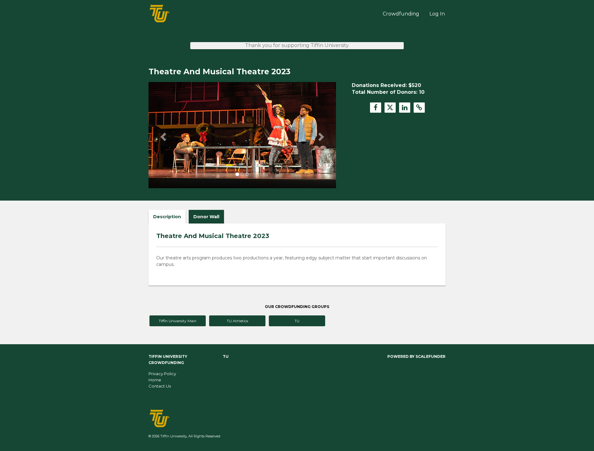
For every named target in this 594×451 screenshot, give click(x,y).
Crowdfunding (401, 14)
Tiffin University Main (177, 321)
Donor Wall (206, 216)
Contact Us (159, 386)
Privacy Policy (162, 373)
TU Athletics (237, 321)
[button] (162, 135)
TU (297, 321)
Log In (437, 14)
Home (154, 379)
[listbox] (242, 135)
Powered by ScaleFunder (416, 356)
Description (167, 216)
